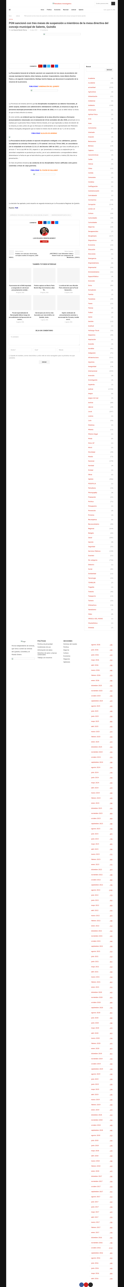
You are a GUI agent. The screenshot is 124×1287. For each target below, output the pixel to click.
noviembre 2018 (96, 1120)
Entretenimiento (100, 272)
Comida (100, 173)
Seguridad (100, 546)
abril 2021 (94, 972)
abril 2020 (94, 1033)
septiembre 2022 (97, 885)
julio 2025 (94, 711)
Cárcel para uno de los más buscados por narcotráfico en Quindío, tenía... (44, 315)
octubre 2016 (96, 1248)
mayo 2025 (95, 721)
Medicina (100, 425)
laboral (100, 407)
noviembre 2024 (96, 752)
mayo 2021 (95, 967)
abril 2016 (94, 1278)
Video (100, 614)
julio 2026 (94, 650)
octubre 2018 (96, 1125)
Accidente (100, 83)
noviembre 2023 (96, 813)
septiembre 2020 (97, 1007)
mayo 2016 (95, 1273)
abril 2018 (94, 1156)
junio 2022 (95, 900)
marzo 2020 (95, 1038)
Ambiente (100, 105)
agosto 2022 (95, 890)
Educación (100, 249)
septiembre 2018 (97, 1130)
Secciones (67, 641)
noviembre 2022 (96, 875)
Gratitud (100, 326)
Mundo (100, 456)
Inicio (42, 9)
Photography (100, 492)
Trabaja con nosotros (44, 657)
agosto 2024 (95, 767)
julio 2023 (94, 834)
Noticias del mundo (70, 644)
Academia (100, 78)
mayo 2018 (95, 1151)
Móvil (100, 447)
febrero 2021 (95, 982)
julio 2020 (94, 1018)
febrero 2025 (95, 737)
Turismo (100, 600)
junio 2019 (95, 1084)
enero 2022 (95, 926)
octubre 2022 (96, 880)
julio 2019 (94, 1079)
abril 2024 (94, 788)
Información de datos (44, 650)
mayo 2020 (95, 1028)
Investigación (100, 380)
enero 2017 (95, 1232)
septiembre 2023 (97, 823)
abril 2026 (94, 665)
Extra (100, 285)
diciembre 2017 (96, 1176)
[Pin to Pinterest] (52, 66)
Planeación (100, 497)
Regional (100, 528)
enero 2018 (95, 1171)
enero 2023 (95, 864)
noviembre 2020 (96, 997)
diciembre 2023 (96, 808)
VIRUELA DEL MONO (100, 619)
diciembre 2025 (96, 685)
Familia (100, 294)
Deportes (100, 227)
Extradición (100, 290)
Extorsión (100, 281)
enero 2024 (95, 803)
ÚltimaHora (100, 605)
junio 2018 (95, 1145)
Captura (100, 150)
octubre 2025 (96, 696)
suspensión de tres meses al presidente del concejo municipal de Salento (29, 215)
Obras (100, 474)
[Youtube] (14, 3)
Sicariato (100, 555)
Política (49, 9)
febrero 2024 (95, 798)
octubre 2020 (96, 1002)
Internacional (100, 371)
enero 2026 (95, 680)
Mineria (100, 429)
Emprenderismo (100, 263)
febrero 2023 (95, 859)
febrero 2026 (95, 675)
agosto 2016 (95, 1258)
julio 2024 (94, 772)
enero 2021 (95, 987)
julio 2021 (94, 956)
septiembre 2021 (97, 946)
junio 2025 (95, 716)
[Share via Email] (56, 66)
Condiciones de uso (44, 647)
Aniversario (100, 110)
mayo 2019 (95, 1089)
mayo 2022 (95, 905)
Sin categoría (100, 560)
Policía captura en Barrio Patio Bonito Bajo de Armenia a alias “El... (44, 288)
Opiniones (66, 662)
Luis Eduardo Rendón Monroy (19, 30)
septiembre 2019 (97, 1069)
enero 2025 (95, 742)
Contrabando (100, 195)
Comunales (100, 177)
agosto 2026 (95, 645)
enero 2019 (95, 1110)
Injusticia (100, 362)
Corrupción (100, 204)
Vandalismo (100, 609)
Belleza (100, 146)
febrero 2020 (95, 1043)
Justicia (100, 402)
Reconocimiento (100, 524)
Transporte (100, 596)
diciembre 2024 (96, 747)
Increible (100, 348)
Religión (100, 533)
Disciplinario (100, 236)
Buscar (88, 66)
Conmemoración (100, 191)
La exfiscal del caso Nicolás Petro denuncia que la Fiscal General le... (68, 288)
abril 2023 (94, 849)
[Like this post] (40, 66)
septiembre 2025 (97, 701)
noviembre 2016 (96, 1243)
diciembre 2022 (96, 869)
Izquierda (100, 384)
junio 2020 (95, 1023)
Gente (100, 317)
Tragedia (100, 587)
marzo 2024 (95, 793)
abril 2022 (94, 910)
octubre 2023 (96, 818)
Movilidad (100, 452)
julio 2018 (94, 1140)
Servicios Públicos (100, 551)
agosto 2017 (95, 1197)
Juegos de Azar (100, 398)
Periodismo (100, 488)
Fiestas (100, 308)
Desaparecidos (100, 231)
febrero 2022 (95, 921)
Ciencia (100, 164)
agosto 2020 (95, 1013)
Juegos (100, 393)
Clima (100, 168)
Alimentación (100, 96)
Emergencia (100, 258)
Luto (100, 420)
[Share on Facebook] (44, 66)
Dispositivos (100, 240)
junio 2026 (95, 655)
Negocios (66, 659)
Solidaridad (100, 573)
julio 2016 (94, 1263)
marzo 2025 (95, 731)
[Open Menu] (10, 10)
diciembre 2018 (96, 1115)
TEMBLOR (100, 582)
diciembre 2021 (96, 931)
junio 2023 (95, 839)
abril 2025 (94, 726)
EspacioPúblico (100, 276)
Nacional (65, 9)
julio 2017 (94, 1202)
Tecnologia (100, 578)
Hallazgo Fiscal (100, 330)
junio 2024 (95, 777)
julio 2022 (94, 895)
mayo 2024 (95, 783)
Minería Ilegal (100, 434)
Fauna (100, 303)
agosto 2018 (95, 1135)
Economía (57, 9)
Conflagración (100, 186)
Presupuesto (100, 506)
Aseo (100, 123)
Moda (100, 438)
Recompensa (100, 519)
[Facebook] (9, 3)
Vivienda (100, 628)
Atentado (100, 132)
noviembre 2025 (96, 691)
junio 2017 (95, 1207)
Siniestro (100, 565)
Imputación (100, 339)
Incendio (100, 344)
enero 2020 (95, 1048)
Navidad (100, 465)
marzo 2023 (95, 854)
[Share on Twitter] (48, 66)
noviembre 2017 (96, 1181)
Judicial (73, 9)
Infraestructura (100, 357)
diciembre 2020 (96, 992)
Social (100, 569)
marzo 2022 (95, 915)
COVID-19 (100, 209)
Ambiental (100, 101)
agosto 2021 (95, 951)
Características (100, 155)
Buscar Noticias (113, 3)
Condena (100, 182)
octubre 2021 (96, 941)
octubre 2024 (96, 757)
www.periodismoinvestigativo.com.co (61, 215)
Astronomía (100, 128)
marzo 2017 (95, 1222)
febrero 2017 (95, 1227)
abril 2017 (94, 1217)
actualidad (100, 87)
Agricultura (100, 92)
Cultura (100, 213)
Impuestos (100, 335)
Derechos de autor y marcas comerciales (47, 653)
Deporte (66, 650)
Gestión (100, 321)
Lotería (100, 416)
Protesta (100, 515)
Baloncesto (100, 141)
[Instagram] (11, 3)
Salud (100, 537)
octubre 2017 (96, 1186)
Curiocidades (100, 218)
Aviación (100, 137)
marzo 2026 (95, 670)
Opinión (81, 9)
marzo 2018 (95, 1161)
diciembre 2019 (96, 1053)
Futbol (100, 312)
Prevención (100, 510)
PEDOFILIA (100, 483)
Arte (100, 119)
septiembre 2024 (97, 762)
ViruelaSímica (100, 623)
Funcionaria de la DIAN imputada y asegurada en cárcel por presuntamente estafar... (20, 288)
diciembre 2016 (96, 1237)
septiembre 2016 (97, 1253)
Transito (100, 592)
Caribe (100, 159)
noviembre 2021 (96, 936)
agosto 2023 (95, 829)
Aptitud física (100, 114)
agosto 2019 (95, 1074)
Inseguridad (100, 366)
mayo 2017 (95, 1212)
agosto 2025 (95, 706)
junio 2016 (95, 1268)
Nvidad (100, 470)
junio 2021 (95, 961)
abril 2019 (94, 1094)
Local (100, 411)
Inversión (100, 375)
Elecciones (100, 254)
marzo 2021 (95, 977)
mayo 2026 (95, 660)
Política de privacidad (45, 644)
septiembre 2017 (97, 1191)
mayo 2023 (95, 844)
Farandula (100, 299)
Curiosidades (100, 222)
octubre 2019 (96, 1064)
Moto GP (100, 443)
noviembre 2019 (96, 1059)
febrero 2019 (95, 1105)
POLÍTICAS (41, 641)
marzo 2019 (95, 1099)
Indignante (100, 353)
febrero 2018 (95, 1166)
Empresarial (100, 267)
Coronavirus (100, 200)
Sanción (100, 542)
